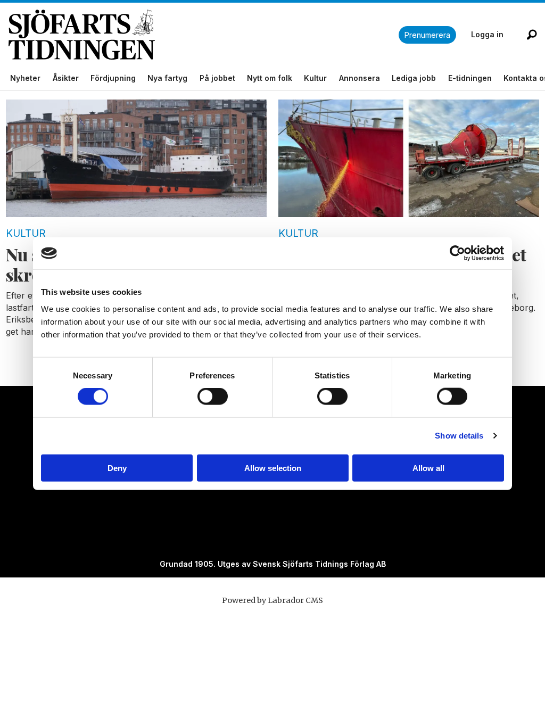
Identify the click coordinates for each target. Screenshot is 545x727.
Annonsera (359, 77)
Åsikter (66, 77)
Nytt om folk (269, 77)
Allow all (428, 467)
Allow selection (272, 467)
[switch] (212, 396)
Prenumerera (427, 34)
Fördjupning (113, 77)
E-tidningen (470, 77)
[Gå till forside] (204, 35)
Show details (459, 435)
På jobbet (217, 77)
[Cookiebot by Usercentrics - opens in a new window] (457, 253)
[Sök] (531, 34)
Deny (117, 467)
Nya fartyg (167, 77)
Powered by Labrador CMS (272, 600)
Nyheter (25, 77)
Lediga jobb (414, 77)
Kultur (315, 77)
